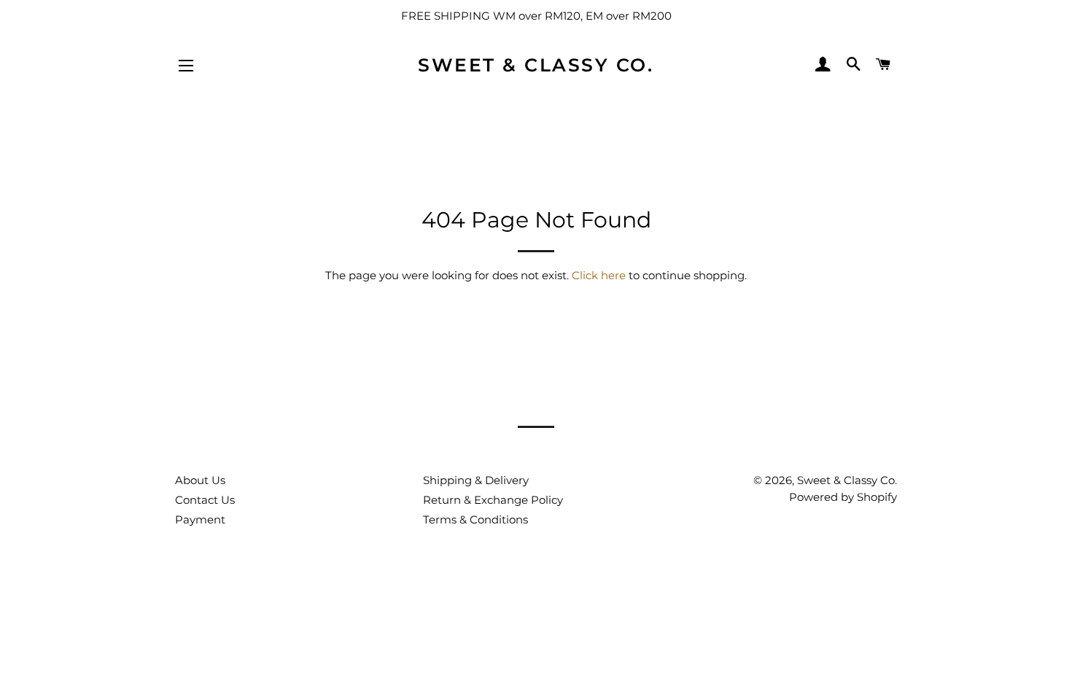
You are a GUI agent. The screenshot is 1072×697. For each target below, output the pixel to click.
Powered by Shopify (843, 497)
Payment (200, 519)
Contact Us (205, 500)
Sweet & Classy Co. (535, 65)
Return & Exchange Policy (493, 500)
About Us (200, 480)
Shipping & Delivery (476, 480)
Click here (599, 275)
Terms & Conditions (475, 519)
